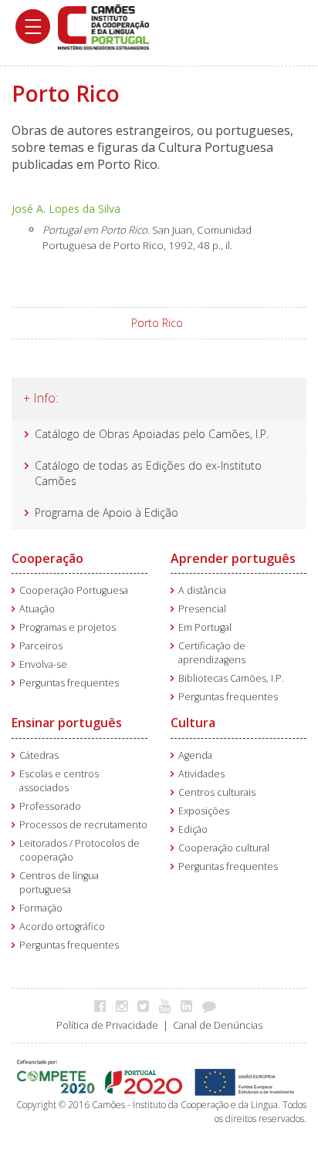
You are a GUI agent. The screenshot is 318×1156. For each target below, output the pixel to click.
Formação (41, 908)
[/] (103, 26)
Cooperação (47, 558)
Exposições (203, 810)
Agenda (195, 755)
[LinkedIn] (190, 1005)
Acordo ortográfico (62, 926)
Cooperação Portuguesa (73, 590)
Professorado (50, 806)
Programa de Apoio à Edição (106, 512)
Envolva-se (43, 664)
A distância (202, 590)
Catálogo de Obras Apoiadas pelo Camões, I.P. (152, 433)
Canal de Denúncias (217, 1025)
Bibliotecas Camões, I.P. (231, 678)
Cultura (193, 722)
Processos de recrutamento (83, 824)
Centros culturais (216, 792)
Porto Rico (157, 322)
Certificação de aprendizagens (211, 652)
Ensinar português (67, 722)
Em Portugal (205, 627)
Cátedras (39, 755)
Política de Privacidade (107, 1025)
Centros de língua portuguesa (59, 882)
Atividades (201, 773)
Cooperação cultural (223, 847)
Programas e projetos (67, 627)
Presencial (202, 608)
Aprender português (233, 558)
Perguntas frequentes (69, 682)
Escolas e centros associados (59, 780)
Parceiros (41, 645)
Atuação (37, 608)
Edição (193, 829)
